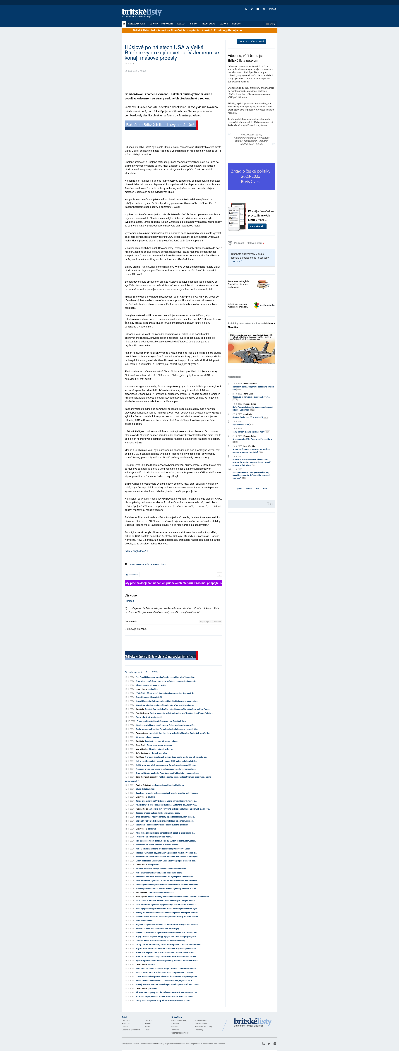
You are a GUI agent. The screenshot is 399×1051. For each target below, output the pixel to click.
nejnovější (205, 621)
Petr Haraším (141, 892)
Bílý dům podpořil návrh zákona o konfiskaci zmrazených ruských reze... (168, 924)
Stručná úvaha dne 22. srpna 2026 (250, 417)
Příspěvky (236, 23)
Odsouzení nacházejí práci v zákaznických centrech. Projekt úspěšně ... (167, 976)
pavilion (151, 796)
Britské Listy (253, 1022)
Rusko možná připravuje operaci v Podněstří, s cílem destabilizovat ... (166, 952)
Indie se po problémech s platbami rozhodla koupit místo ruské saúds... (167, 932)
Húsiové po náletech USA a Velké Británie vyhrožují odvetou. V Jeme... (167, 888)
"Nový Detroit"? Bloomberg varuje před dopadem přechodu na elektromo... (169, 944)
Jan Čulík (140, 709)
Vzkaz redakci (201, 1023)
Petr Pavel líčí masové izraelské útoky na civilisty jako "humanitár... (165, 677)
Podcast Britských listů (248, 243)
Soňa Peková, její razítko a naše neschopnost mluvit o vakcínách (253, 408)
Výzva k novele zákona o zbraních (151, 685)
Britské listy (143, 13)
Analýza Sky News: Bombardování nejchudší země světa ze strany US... (167, 856)
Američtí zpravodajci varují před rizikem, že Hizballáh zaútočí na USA (166, 956)
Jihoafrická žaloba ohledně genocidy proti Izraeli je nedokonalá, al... (165, 832)
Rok (257, 488)
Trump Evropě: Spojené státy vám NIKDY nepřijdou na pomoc (163, 1000)
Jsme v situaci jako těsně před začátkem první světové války (163, 848)
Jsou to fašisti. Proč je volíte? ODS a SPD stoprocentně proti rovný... (166, 972)
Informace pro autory (203, 1026)
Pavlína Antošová (143, 785)
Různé (148, 1029)
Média (147, 1026)
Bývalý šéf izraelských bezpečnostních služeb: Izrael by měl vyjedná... (167, 792)
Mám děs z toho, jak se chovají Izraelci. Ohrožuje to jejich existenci (165, 705)
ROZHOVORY (167, 23)
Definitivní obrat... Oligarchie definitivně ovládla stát (253, 388)
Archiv (154, 23)
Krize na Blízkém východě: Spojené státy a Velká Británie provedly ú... (166, 904)
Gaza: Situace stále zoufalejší (149, 697)
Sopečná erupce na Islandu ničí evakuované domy (158, 812)
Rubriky (193, 23)
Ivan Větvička (142, 749)
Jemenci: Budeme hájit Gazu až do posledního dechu (159, 872)
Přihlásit (271, 9)
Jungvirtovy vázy (159, 753)
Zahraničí (126, 1020)
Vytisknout (133, 574)
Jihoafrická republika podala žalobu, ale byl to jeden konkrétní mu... (165, 876)
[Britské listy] (161, 125)
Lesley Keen (141, 689)
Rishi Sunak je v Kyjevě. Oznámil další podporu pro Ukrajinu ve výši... (166, 900)
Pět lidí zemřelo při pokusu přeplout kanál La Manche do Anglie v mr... (166, 804)
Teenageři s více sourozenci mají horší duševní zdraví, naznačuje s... (166, 768)
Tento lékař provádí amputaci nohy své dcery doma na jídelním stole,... (167, 681)
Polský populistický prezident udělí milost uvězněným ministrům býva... (167, 908)
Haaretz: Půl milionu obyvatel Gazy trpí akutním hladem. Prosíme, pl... (166, 852)
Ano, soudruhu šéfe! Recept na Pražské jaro (252, 440)
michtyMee (153, 689)
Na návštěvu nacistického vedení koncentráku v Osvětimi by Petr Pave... (177, 709)
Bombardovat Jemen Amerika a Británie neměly (157, 844)
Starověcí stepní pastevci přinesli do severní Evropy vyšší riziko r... (165, 996)
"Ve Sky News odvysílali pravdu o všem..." (154, 836)
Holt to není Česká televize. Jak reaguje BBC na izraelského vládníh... (166, 761)
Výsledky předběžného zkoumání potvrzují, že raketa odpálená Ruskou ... (168, 960)
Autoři (224, 23)
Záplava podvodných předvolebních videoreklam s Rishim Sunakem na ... (168, 884)
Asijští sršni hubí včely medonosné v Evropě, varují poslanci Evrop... (166, 765)
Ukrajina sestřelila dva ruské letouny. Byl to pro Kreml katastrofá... (165, 725)
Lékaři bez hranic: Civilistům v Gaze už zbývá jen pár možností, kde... (166, 860)
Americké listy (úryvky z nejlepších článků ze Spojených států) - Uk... (179, 733)
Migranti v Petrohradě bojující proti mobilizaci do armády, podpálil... (165, 820)
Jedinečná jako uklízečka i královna (168, 785)
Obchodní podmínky (179, 1032)
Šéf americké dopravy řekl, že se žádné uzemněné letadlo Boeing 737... (167, 992)
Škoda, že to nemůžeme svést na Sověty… (251, 398)
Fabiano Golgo (142, 733)
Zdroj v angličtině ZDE (137, 551)
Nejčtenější (234, 376)
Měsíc (249, 488)
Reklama (175, 1029)
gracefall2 (152, 988)
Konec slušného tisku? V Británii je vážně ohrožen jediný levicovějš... (166, 800)
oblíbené (217, 621)
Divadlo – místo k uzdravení (161, 749)
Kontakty (175, 1023)
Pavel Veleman (142, 713)
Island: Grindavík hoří (145, 788)
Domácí (148, 1020)
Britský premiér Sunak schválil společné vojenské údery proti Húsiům (167, 912)
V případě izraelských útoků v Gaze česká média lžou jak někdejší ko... (176, 756)
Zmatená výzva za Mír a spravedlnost (161, 741)
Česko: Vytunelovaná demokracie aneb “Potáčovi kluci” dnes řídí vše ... (181, 713)
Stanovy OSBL (201, 1020)
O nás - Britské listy (179, 1020)
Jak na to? (237, 261)
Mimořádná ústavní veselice (161, 892)
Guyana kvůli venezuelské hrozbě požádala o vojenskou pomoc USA (166, 948)
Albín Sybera (141, 896)
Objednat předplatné (251, 41)
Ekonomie (126, 1023)
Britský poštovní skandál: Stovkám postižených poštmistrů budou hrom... (168, 984)
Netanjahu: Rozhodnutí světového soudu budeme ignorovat (162, 824)
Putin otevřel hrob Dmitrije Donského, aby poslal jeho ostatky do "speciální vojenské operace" (251, 475)
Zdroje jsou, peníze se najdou (159, 745)
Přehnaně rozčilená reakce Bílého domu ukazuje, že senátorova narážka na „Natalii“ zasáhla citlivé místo (252, 462)
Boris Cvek (141, 745)
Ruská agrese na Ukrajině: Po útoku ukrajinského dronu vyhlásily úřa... (167, 729)
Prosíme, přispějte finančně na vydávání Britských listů (161, 721)
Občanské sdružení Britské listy (152, 1043)
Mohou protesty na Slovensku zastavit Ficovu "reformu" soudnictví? (178, 896)
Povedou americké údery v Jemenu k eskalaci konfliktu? (161, 868)
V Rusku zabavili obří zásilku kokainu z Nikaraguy (157, 928)
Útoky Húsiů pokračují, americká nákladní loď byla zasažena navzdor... (167, 701)
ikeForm (151, 964)
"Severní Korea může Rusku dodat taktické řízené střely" (161, 940)
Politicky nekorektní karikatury (251, 325)
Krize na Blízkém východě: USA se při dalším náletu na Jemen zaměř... (167, 880)
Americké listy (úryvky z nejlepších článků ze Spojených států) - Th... (179, 808)
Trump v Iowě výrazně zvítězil (148, 717)
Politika (148, 1023)
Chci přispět (257, 226)
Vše (265, 488)
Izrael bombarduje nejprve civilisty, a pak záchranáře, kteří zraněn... (165, 816)
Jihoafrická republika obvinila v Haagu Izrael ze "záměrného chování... (166, 968)
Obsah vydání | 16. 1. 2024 (141, 672)
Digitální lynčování (243, 424)
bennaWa (152, 828)
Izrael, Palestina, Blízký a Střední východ (148, 564)
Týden (239, 488)
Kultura (125, 1026)
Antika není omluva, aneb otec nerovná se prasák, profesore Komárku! (251, 450)
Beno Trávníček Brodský (147, 776)
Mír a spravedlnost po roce (147, 737)
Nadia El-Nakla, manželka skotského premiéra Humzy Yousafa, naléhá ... (168, 916)
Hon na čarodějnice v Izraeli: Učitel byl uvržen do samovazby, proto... (166, 840)
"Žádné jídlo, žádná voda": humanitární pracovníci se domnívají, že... (166, 693)
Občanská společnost (131, 1029)
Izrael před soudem (144, 920)
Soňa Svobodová (143, 753)
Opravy (174, 1026)
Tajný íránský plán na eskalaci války (251, 431)
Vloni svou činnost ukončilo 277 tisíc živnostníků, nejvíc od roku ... (165, 980)
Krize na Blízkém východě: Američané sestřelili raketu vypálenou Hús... (167, 773)
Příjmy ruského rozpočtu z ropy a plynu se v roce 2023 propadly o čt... (166, 936)
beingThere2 (153, 864)
